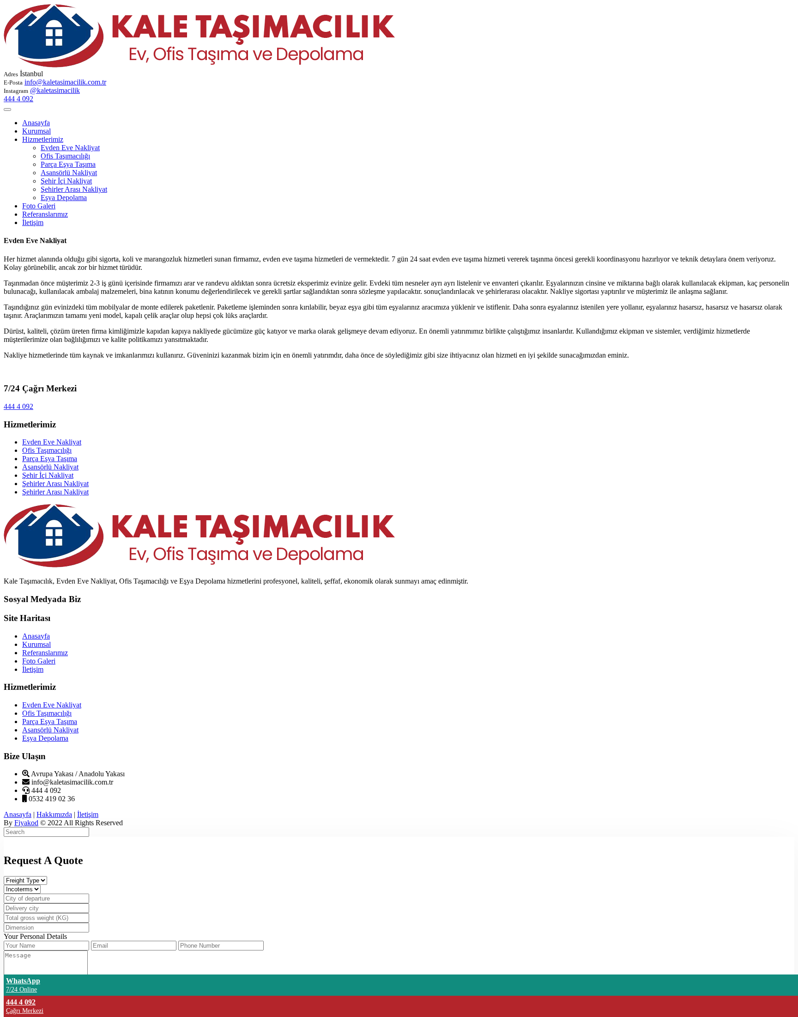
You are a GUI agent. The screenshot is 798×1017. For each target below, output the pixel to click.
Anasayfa (36, 123)
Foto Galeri (38, 206)
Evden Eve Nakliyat (70, 148)
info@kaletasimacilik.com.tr (65, 82)
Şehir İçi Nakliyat (66, 181)
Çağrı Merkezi (24, 1010)
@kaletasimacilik (55, 90)
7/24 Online (21, 989)
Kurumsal (36, 131)
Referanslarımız (45, 214)
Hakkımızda (54, 814)
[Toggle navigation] (7, 109)
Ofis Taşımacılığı (65, 156)
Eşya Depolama (64, 197)
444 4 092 (18, 99)
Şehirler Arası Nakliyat (74, 189)
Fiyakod (26, 823)
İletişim (32, 222)
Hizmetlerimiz (42, 139)
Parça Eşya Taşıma (68, 164)
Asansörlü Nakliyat (69, 173)
